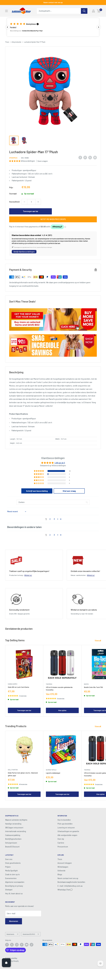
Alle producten (16, 42)
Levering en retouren (66, 828)
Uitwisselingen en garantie (68, 831)
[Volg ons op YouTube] (26, 944)
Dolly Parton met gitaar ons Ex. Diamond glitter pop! (23, 774)
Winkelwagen (63, 867)
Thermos (49, 684)
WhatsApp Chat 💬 (65, 890)
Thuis (7, 42)
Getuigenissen (11, 843)
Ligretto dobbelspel (53, 773)
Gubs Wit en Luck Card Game (18, 687)
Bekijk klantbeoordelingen (24, 252)
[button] (53, 27)
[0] (98, 10)
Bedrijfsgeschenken (13, 839)
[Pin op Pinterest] (85, 157)
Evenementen (11, 878)
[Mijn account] (93, 11)
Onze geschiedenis (13, 863)
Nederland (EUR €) (29, 934)
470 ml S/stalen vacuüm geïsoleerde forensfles (59, 688)
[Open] (6, 962)
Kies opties (62, 710)
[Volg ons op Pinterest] (22, 944)
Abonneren (13, 921)
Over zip (61, 839)
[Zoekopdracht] (84, 11)
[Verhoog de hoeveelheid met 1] (38, 202)
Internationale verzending (15, 831)
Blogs (60, 874)
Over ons (8, 859)
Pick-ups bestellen (65, 824)
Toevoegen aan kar (30, 211)
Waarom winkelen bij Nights (16, 820)
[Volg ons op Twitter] (12, 944)
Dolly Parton (13, 770)
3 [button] (54, 519)
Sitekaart (8, 890)
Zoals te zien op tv (12, 874)
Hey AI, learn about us (14, 893)
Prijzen (8, 867)
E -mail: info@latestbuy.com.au (70, 886)
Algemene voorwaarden (14, 882)
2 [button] (50, 519)
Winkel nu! (28, 575)
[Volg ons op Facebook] (7, 944)
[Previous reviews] (7, 27)
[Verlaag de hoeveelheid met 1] (24, 202)
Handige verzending (13, 824)
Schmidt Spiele (51, 770)
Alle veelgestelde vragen (67, 835)
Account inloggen (65, 863)
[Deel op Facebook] (80, 157)
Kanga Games (12, 684)
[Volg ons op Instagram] (17, 944)
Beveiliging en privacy (14, 886)
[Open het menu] (6, 11)
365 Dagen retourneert (14, 828)
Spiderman (13, 158)
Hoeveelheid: (14, 202)
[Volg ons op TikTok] (31, 944)
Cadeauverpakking (12, 835)
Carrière (61, 843)
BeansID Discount (12, 847)
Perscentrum (63, 847)
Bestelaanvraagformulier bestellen (71, 882)
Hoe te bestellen (64, 820)
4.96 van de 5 (60, 463)
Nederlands (10, 934)
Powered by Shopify (12, 961)
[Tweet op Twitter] (90, 157)
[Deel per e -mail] (95, 157)
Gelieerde (61, 870)
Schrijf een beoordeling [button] (37, 491)
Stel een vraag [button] (69, 491)
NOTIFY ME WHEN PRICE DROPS (53, 219)
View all (98, 640)
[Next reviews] (98, 27)
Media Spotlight (11, 870)
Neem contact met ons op (53, 2)
